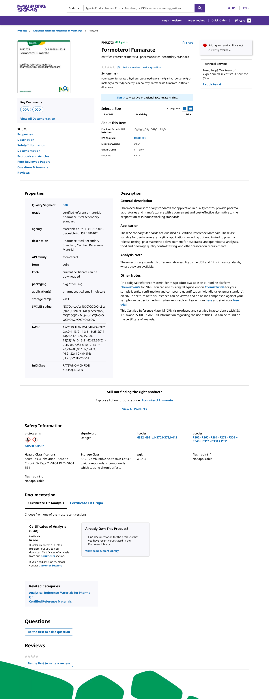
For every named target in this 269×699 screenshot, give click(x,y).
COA (26, 109)
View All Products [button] (134, 409)
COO (38, 109)
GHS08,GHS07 (34, 446)
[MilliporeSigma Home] (31, 8)
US (234, 8)
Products (22, 30)
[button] (172, 20)
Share (189, 42)
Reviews (23, 173)
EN (245, 8)
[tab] (25, 30)
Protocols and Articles (33, 156)
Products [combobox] (73, 8)
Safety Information (31, 145)
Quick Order (219, 20)
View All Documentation (37, 118)
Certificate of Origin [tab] (86, 503)
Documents (48, 556)
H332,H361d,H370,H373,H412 (157, 437)
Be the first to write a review (50, 664)
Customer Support (50, 565)
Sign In (121, 97)
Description (25, 140)
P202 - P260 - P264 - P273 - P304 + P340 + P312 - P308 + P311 (215, 439)
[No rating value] (109, 67)
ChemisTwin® (130, 287)
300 (65, 205)
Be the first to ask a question (49, 632)
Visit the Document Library (102, 551)
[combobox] (135, 8)
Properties (25, 134)
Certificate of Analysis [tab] (46, 503)
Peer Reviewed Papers (33, 162)
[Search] (200, 8)
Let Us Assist (212, 84)
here (209, 300)
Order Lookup (196, 20)
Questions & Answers (32, 167)
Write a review (131, 67)
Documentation (28, 151)
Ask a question (152, 67)
